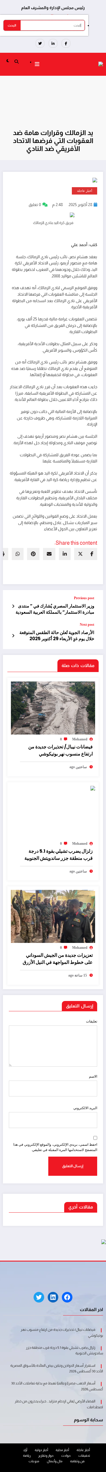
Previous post (84, 598)
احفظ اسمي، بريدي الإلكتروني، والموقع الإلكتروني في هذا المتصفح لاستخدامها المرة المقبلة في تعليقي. (55, 1147)
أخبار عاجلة (84, 191)
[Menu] (37, 64)
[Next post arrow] (13, 635)
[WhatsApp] (18, 554)
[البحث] (16, 61)
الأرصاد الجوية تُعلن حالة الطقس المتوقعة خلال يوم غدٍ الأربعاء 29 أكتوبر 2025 (56, 635)
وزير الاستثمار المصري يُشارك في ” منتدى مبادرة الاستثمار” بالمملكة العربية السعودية (55, 609)
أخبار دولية (41, 1450)
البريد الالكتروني (85, 1107)
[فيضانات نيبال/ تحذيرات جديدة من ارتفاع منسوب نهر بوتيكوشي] (53, 708)
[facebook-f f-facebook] (66, 43)
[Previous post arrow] (13, 606)
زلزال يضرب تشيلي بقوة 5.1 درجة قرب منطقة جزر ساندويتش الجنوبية (58, 855)
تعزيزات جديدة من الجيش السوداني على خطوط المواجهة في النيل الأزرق (58, 959)
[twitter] (80, 554)
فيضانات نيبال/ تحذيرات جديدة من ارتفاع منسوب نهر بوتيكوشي (60, 750)
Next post (87, 625)
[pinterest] (33, 554)
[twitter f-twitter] (40, 43)
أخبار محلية (62, 1450)
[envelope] (49, 554)
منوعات (34, 1461)
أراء (25, 1450)
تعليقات (91, 1021)
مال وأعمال (54, 1461)
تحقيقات (84, 1455)
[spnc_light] (7, 61)
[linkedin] (65, 554)
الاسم (93, 1076)
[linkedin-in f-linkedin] (53, 43)
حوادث (66, 1455)
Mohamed (79, 739)
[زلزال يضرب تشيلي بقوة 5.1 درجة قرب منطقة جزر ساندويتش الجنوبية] (71, 788)
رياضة (27, 1455)
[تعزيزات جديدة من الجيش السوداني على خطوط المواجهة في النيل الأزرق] (53, 916)
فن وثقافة (77, 1461)
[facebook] (92, 554)
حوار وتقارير (46, 1455)
